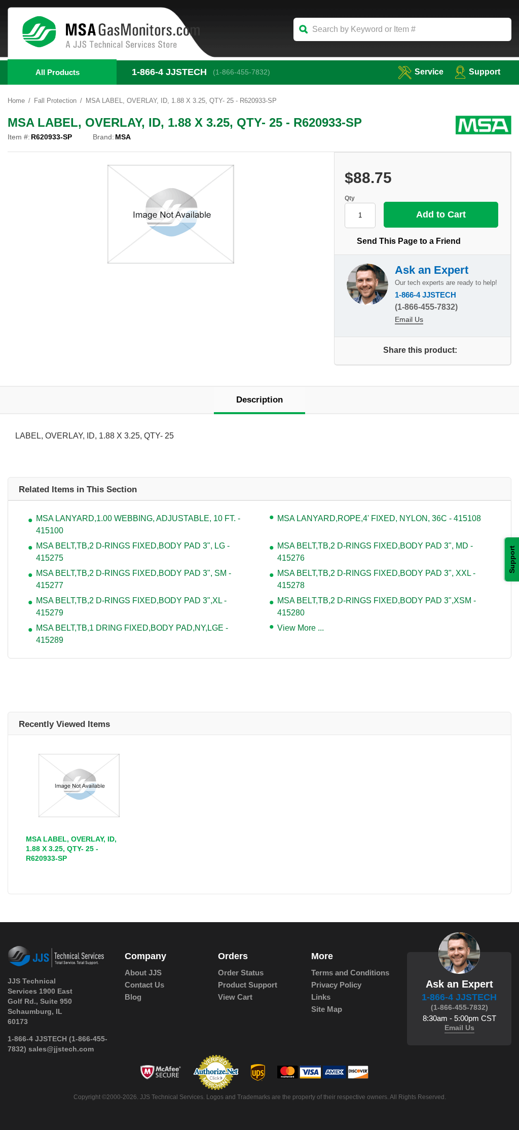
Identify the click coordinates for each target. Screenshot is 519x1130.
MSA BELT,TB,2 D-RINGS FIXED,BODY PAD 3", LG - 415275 (133, 551)
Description (259, 400)
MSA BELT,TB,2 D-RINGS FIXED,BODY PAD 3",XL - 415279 (131, 606)
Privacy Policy (336, 984)
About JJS (143, 972)
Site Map (326, 1009)
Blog (133, 997)
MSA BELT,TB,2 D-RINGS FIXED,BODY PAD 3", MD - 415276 (375, 551)
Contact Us (144, 984)
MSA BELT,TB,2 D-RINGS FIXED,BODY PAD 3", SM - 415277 (133, 579)
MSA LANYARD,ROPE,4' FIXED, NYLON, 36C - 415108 (379, 518)
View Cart (235, 997)
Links (320, 997)
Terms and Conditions (350, 972)
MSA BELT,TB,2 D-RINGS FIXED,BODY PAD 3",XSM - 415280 (376, 606)
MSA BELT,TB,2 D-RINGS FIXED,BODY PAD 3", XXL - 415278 (376, 579)
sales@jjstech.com (61, 1049)
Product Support (247, 984)
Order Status (241, 972)
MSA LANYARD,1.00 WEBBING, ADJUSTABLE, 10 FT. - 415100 (138, 524)
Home (16, 100)
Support (484, 71)
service (429, 71)
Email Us (409, 319)
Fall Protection (55, 100)
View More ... (300, 628)
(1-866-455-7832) (241, 72)
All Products (57, 72)
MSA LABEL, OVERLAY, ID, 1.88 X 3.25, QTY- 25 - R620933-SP (71, 848)
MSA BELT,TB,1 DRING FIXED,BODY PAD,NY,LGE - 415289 (132, 634)
